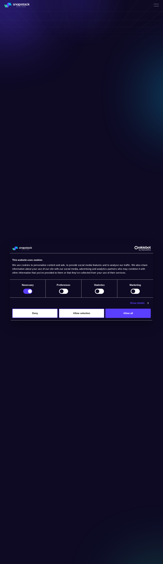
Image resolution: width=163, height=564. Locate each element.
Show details (137, 303)
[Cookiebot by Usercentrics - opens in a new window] (137, 248)
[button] (156, 5)
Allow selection (81, 313)
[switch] (63, 291)
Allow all (128, 313)
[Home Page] (17, 5)
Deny (35, 313)
